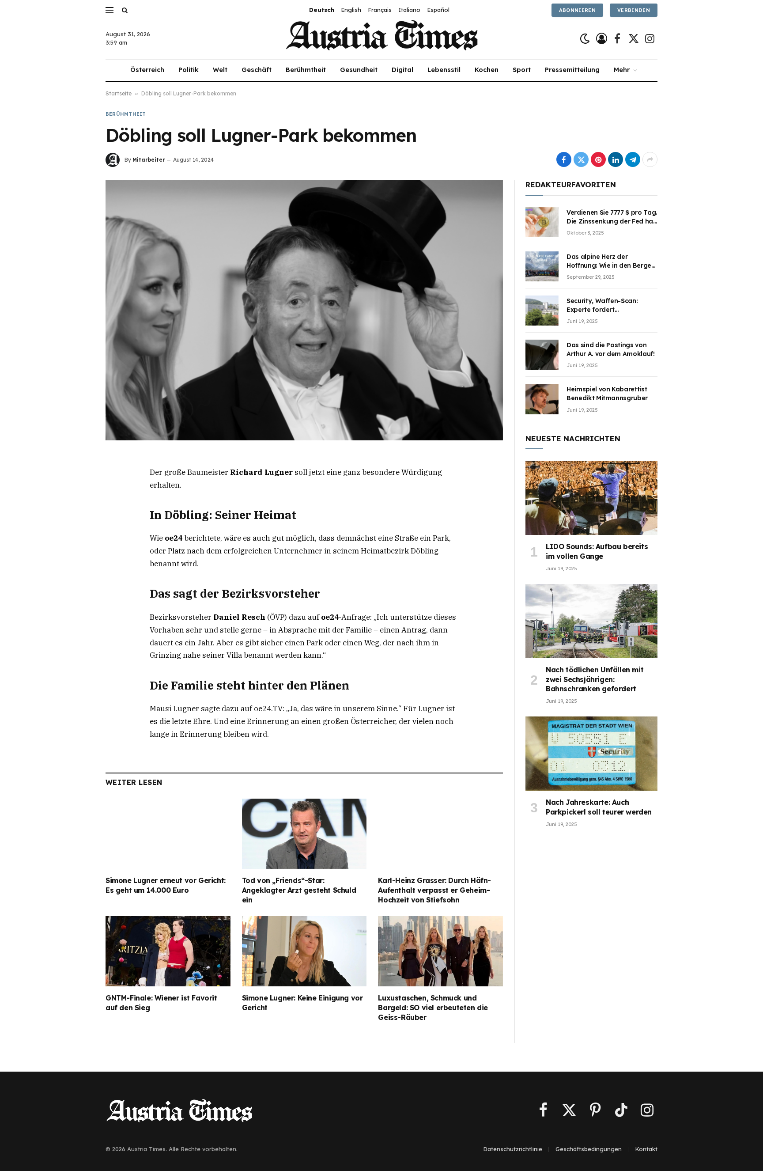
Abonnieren (577, 10)
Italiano (409, 9)
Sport (522, 70)
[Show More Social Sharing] (649, 159)
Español (438, 9)
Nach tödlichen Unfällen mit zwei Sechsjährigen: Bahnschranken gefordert (594, 679)
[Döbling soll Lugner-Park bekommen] (304, 310)
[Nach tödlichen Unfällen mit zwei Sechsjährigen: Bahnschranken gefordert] (591, 621)
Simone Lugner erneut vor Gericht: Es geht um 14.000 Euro (166, 885)
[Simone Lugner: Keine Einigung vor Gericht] (304, 951)
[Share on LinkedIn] (615, 159)
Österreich (147, 70)
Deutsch (321, 9)
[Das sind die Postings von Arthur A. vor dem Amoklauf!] (542, 355)
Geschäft (257, 70)
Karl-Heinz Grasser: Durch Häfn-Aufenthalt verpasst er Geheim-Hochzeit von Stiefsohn (434, 890)
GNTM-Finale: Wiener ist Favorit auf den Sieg (161, 1002)
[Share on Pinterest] (598, 159)
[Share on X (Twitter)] (581, 159)
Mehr (622, 70)
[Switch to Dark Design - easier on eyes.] (585, 38)
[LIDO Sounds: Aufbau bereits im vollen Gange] (591, 498)
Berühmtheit (306, 70)
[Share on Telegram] (632, 159)
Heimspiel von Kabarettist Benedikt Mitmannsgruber (607, 393)
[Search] (124, 10)
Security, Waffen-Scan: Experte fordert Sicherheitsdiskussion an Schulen (605, 305)
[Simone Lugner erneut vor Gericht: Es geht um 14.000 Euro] (168, 834)
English (351, 9)
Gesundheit (359, 70)
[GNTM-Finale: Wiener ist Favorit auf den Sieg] (168, 951)
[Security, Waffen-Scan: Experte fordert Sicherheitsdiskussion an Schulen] (542, 311)
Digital (402, 70)
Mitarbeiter (148, 159)
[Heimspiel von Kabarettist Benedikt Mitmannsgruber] (542, 399)
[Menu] (109, 10)
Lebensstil (444, 70)
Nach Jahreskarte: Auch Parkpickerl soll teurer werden (599, 807)
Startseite (119, 93)
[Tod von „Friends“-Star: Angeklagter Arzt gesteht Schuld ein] (304, 834)
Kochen (487, 70)
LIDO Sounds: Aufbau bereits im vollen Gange (597, 551)
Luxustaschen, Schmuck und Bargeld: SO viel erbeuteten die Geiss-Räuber (433, 1007)
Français (380, 9)
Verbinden (633, 10)
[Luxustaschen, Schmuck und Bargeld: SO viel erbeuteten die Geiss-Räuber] (440, 951)
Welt (220, 70)
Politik (188, 70)
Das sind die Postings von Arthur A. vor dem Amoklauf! (611, 349)
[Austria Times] (382, 38)
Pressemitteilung (572, 70)
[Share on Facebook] (563, 159)
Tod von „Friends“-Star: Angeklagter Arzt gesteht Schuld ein (299, 890)
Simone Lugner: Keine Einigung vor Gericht (302, 1002)
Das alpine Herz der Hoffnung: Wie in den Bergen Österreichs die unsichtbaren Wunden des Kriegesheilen (611, 261)
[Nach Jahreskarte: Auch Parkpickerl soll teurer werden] (591, 753)
